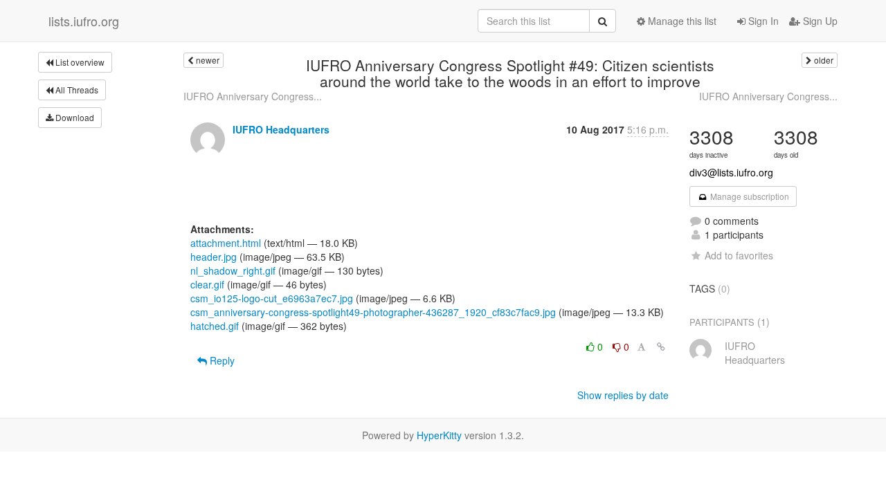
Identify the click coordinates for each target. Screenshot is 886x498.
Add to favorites (739, 255)
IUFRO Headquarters (281, 129)
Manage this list (680, 21)
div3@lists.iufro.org (731, 172)
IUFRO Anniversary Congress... (252, 96)
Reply (221, 360)
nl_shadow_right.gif (232, 270)
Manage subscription (748, 196)
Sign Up (819, 21)
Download (73, 117)
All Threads (75, 89)
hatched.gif (214, 326)
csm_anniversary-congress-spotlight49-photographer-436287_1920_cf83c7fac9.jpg (373, 312)
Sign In (762, 21)
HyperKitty (439, 435)
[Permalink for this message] (661, 346)
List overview (79, 62)
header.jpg (213, 257)
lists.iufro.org (83, 21)
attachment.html (225, 243)
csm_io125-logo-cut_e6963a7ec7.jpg (271, 298)
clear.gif (207, 284)
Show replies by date (623, 395)
